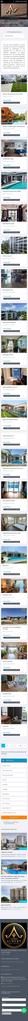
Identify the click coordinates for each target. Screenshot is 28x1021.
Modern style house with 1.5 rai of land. (13, 94)
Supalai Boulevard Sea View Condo (12, 533)
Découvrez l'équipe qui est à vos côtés (10, 969)
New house (6, 565)
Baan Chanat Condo (8, 290)
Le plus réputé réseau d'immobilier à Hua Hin (12, 961)
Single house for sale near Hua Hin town (13, 468)
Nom (3, 1008)
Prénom (4, 1002)
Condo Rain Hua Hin (8, 354)
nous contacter (7, 66)
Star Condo (5, 726)
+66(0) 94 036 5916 (7, 983)
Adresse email (5, 997)
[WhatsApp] (24, 1010)
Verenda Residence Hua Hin (10, 387)
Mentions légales (5, 954)
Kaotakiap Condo (7, 595)
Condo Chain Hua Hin (8, 436)
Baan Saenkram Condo (8, 223)
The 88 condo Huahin (8, 158)
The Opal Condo (7, 693)
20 (20, 745)
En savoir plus (20, 856)
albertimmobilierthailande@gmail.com (10, 986)
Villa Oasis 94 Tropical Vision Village (12, 191)
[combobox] (14, 36)
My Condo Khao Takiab (9, 500)
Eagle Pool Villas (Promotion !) (10, 419)
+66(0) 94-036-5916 (21, 1)
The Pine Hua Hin (7, 256)
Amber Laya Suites (7, 661)
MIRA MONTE (6, 905)
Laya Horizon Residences (9, 322)
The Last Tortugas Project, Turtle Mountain (14, 126)
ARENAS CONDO (7, 852)
